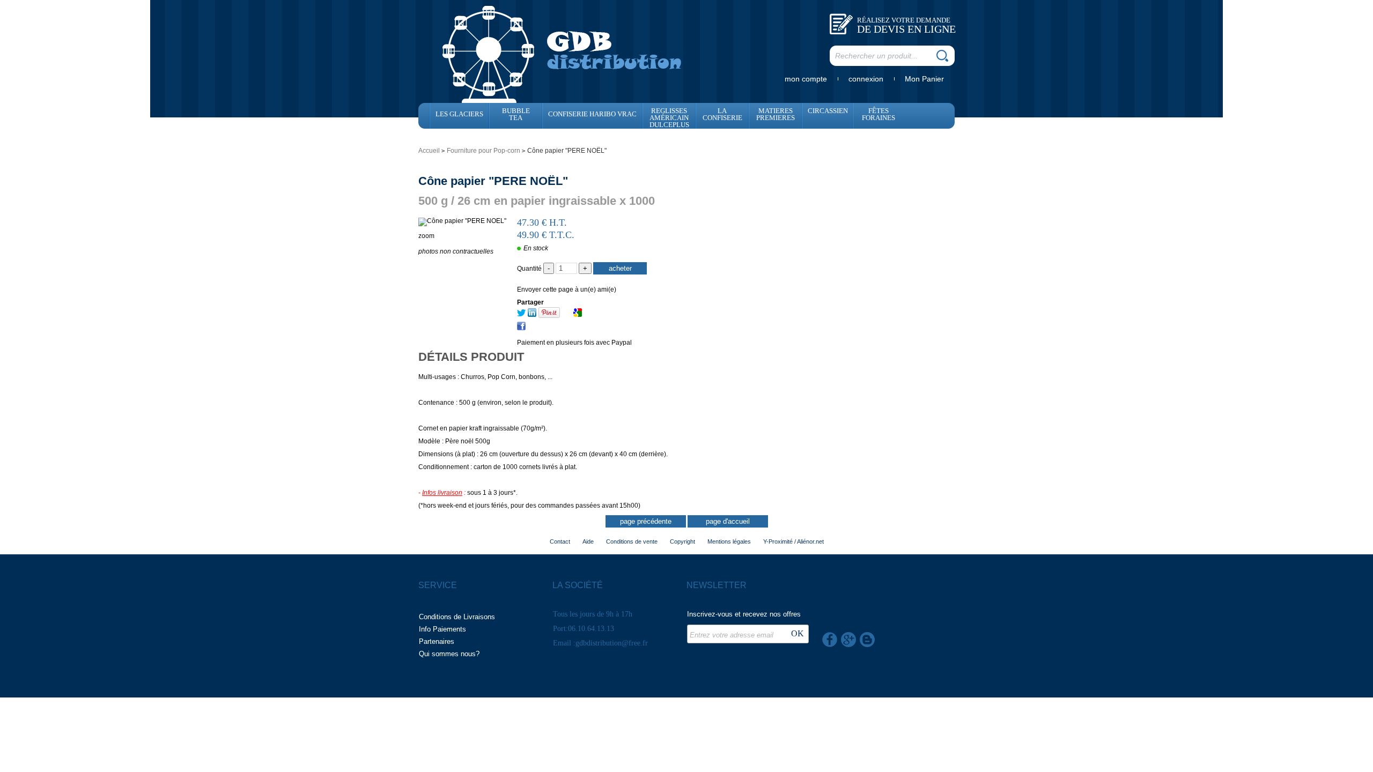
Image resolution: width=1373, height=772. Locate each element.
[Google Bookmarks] (577, 314)
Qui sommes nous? (449, 654)
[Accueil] (562, 53)
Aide (588, 541)
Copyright (682, 541)
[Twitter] (521, 314)
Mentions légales (729, 541)
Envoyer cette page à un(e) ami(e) (566, 289)
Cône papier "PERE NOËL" (493, 181)
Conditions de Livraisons (457, 617)
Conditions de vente (632, 541)
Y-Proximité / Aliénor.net (793, 541)
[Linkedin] (532, 314)
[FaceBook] (521, 328)
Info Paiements (442, 629)
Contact (560, 541)
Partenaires (436, 641)
